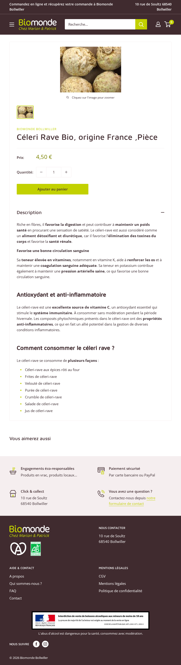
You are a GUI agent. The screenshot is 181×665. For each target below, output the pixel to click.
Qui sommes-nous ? (25, 583)
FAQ (12, 590)
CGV (102, 576)
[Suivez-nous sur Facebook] (36, 644)
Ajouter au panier (52, 189)
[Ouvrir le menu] (11, 24)
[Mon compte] (158, 24)
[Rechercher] (141, 24)
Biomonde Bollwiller (37, 129)
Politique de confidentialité (120, 590)
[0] (168, 24)
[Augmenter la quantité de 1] (66, 172)
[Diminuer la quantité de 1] (41, 172)
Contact (15, 598)
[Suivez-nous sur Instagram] (45, 644)
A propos (16, 576)
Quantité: (25, 172)
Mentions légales (112, 583)
